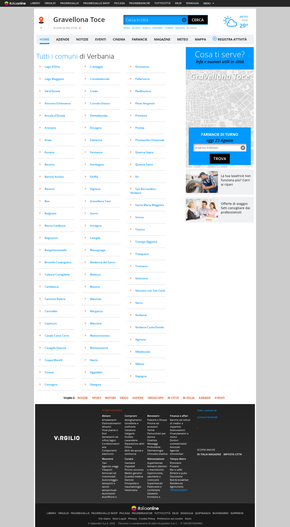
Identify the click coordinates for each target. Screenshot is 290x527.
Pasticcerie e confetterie (154, 488)
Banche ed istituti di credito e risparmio (180, 423)
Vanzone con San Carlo (150, 290)
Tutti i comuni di (207, 410)
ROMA (126, 27)
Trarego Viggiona (146, 242)
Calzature (130, 430)
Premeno (141, 115)
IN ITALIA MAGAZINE (209, 454)
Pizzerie (174, 466)
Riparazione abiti (134, 443)
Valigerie (130, 433)
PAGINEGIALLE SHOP (96, 3)
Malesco (95, 274)
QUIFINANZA (203, 513)
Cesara (49, 372)
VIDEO (124, 398)
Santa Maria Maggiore (149, 205)
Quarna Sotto (144, 164)
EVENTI (100, 39)
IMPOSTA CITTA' (232, 454)
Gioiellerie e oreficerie (131, 425)
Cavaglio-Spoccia (55, 348)
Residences (176, 483)
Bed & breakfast (179, 479)
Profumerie (153, 447)
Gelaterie (152, 493)
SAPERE (138, 398)
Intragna (96, 226)
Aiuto (188, 518)
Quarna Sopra (144, 152)
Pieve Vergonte (145, 103)
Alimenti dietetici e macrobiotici (157, 468)
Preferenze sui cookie (170, 518)
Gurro (94, 213)
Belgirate (50, 213)
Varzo (139, 303)
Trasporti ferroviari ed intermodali (109, 473)
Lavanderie (131, 440)
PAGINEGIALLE (69, 3)
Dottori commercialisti (178, 441)
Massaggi (152, 443)
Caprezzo (51, 323)
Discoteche (176, 476)
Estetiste (152, 440)
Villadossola (142, 352)
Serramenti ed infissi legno (110, 438)
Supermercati (155, 463)
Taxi (104, 463)
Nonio (94, 360)
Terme (151, 430)
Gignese (95, 189)
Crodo (94, 91)
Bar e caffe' (176, 469)
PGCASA (119, 3)
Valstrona (141, 278)
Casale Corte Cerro (57, 336)
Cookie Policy (147, 518)
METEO (182, 39)
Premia (139, 128)
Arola (48, 140)
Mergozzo (96, 311)
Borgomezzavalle (56, 250)
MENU (207, 3)
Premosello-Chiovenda (149, 140)
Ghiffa (94, 177)
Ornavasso (142, 67)
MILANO (136, 27)
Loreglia (95, 238)
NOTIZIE (82, 39)
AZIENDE (62, 39)
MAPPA (200, 39)
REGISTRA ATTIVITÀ (232, 39)
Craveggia (96, 67)
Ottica (128, 447)
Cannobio (51, 311)
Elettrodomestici (111, 423)
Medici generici (133, 473)
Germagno (97, 164)
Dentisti (129, 479)
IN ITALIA (191, 27)
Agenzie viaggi (110, 466)
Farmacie (130, 463)
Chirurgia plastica (157, 453)
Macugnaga (97, 250)
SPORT (96, 398)
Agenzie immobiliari (176, 452)
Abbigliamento (133, 420)
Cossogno (51, 384)
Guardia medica (134, 476)
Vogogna (141, 376)
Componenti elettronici (109, 452)
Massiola (95, 299)
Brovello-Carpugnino (58, 262)
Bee (47, 201)
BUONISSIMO (221, 513)
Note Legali (119, 518)
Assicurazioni (177, 430)
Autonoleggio (110, 479)
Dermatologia (155, 450)
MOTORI (110, 398)
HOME (44, 39)
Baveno (49, 189)
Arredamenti (109, 420)
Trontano (141, 266)
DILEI (178, 3)
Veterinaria (131, 490)
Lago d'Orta (52, 67)
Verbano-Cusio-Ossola (149, 327)
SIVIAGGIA (192, 3)
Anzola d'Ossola (55, 115)
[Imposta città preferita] (42, 20)
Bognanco (51, 238)
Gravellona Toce (79, 19)
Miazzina (96, 323)
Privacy (132, 518)
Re (137, 177)
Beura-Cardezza (55, 226)
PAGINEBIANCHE (139, 3)
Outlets (129, 436)
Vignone (140, 339)
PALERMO (157, 27)
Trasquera (142, 254)
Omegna (95, 384)
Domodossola (98, 115)
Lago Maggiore (54, 79)
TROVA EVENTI (178, 490)
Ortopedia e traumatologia (133, 484)
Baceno (49, 164)
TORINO (169, 27)
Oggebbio (96, 372)
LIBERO (35, 3)
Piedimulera (143, 91)
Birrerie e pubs (178, 473)
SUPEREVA (237, 513)
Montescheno (99, 348)
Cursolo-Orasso (100, 103)
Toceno (140, 229)
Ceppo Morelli (53, 360)
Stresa (139, 217)
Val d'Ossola (52, 91)
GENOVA (180, 27)
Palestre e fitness (157, 420)
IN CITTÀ (173, 398)
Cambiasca (52, 287)
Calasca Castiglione (57, 274)
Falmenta (96, 140)
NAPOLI (147, 27)
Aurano (49, 152)
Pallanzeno (142, 79)
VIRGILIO (50, 3)
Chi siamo (105, 518)
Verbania (141, 315)
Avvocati (175, 447)
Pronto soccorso (134, 469)
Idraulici (106, 426)
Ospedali (130, 466)
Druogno (96, 128)
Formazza (96, 152)
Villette (139, 364)
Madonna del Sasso (102, 262)
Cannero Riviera (55, 299)
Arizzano (50, 128)
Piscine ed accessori (153, 425)
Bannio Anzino (54, 177)
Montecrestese (100, 336)
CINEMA (119, 39)
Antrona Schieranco (58, 103)
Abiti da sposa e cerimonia (134, 452)
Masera (95, 287)
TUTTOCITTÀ (163, 3)
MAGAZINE (162, 39)
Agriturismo (177, 486)
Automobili (108, 493)
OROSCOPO (156, 398)
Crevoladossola (99, 79)
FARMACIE (139, 39)
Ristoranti (175, 463)
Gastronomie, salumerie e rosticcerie (155, 476)
